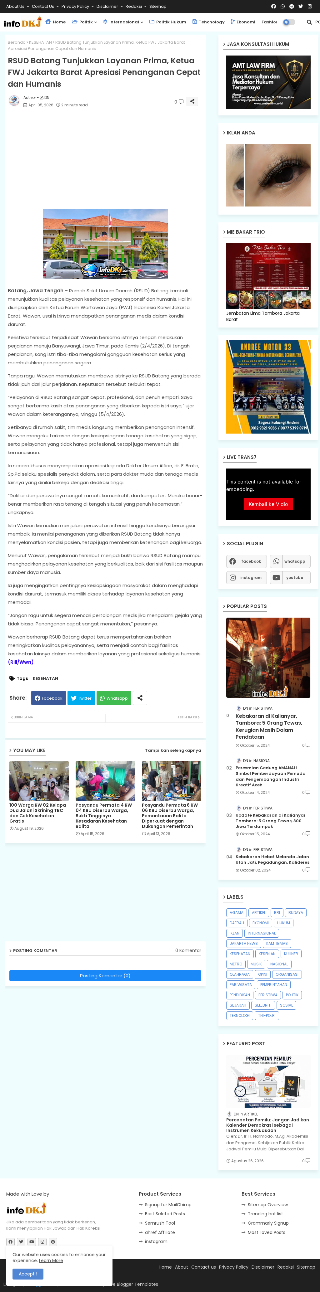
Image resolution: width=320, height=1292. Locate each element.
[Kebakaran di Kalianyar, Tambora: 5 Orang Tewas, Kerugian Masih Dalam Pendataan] (268, 658)
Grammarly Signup (268, 1223)
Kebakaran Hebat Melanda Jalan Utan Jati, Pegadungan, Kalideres (272, 859)
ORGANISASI (287, 974)
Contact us (43, 6)
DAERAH (237, 922)
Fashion (270, 22)
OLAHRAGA (240, 974)
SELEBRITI (263, 1005)
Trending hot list (265, 1214)
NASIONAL (279, 964)
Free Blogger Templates (132, 1284)
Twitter (85, 698)
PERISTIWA (268, 995)
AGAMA (236, 912)
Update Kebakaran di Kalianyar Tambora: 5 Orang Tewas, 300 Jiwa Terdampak (271, 821)
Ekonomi (245, 22)
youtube (294, 577)
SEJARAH (238, 1005)
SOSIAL (286, 1005)
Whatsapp (117, 698)
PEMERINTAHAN (273, 984)
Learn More (51, 1260)
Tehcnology (211, 22)
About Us (15, 6)
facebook (251, 561)
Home (59, 22)
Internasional (123, 22)
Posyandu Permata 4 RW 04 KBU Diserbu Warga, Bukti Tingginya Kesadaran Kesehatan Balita (104, 816)
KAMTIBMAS (277, 943)
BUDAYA (295, 912)
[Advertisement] (111, 160)
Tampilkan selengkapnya (173, 750)
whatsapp (294, 561)
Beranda (17, 42)
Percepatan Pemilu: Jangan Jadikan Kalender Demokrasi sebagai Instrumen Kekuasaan (267, 1125)
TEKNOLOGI (240, 1015)
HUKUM (283, 922)
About (181, 1267)
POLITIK (292, 995)
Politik (85, 22)
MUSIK (256, 964)
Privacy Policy (76, 6)
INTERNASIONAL (262, 933)
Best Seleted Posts (165, 1214)
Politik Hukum (170, 22)
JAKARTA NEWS (244, 943)
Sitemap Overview (268, 1205)
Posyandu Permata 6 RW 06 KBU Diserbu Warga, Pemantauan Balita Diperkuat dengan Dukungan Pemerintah (170, 816)
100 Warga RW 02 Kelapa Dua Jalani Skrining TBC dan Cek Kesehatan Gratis (37, 813)
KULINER (291, 953)
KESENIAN (267, 953)
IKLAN (234, 933)
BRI (277, 912)
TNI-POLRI (267, 1015)
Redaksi (134, 6)
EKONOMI (260, 922)
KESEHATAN (40, 42)
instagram (251, 577)
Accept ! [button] (28, 1274)
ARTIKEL (259, 912)
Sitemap (158, 6)
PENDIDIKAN (240, 995)
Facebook (52, 698)
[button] (309, 22)
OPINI (262, 974)
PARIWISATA (241, 984)
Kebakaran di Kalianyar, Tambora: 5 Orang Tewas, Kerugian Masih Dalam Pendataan (269, 727)
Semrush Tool (160, 1223)
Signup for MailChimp (168, 1205)
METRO (236, 964)
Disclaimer (108, 6)
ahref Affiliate (160, 1232)
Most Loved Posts (266, 1232)
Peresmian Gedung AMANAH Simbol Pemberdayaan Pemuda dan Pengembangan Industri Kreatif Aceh (271, 776)
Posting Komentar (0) (105, 975)
